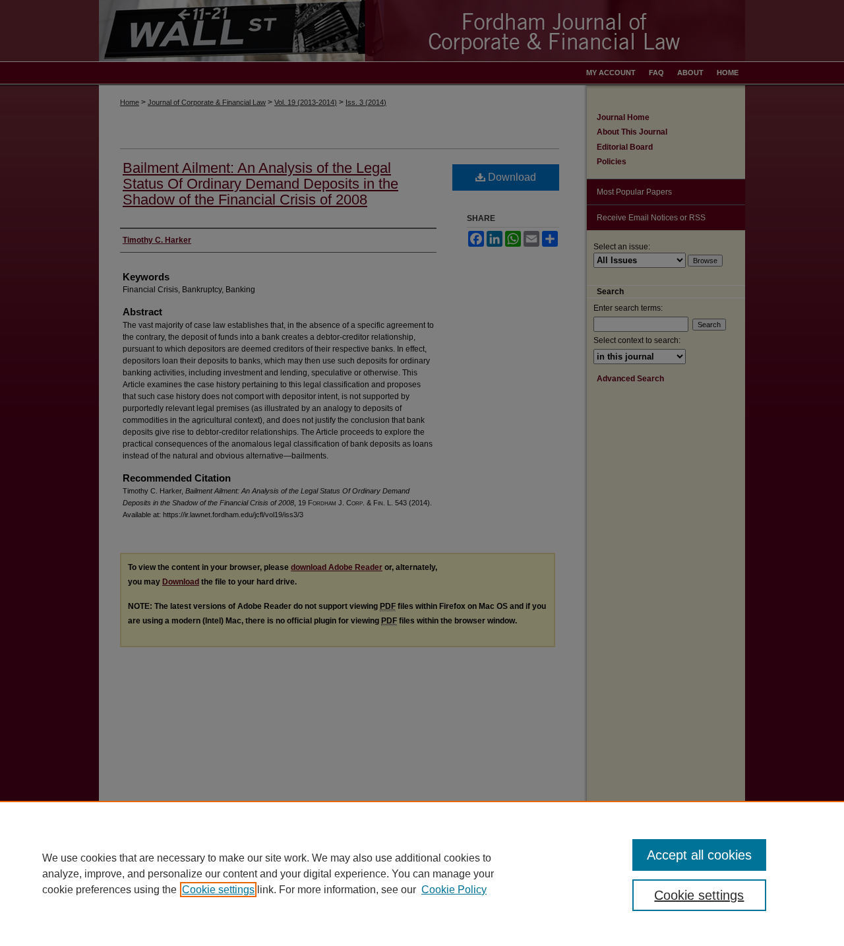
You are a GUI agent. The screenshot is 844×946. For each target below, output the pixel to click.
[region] (422, 873)
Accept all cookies (699, 855)
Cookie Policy (454, 889)
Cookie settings (218, 889)
